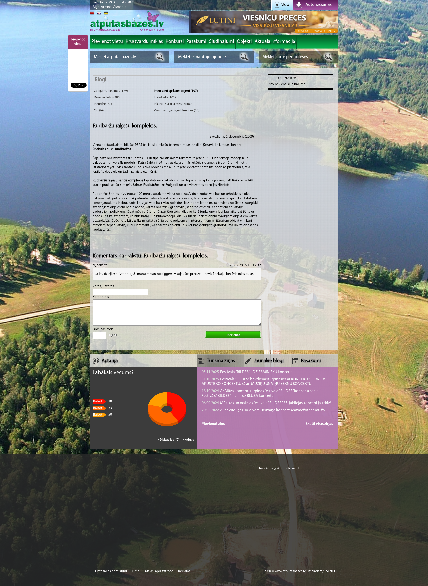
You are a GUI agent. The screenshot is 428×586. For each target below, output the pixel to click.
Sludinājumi (286, 78)
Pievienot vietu (78, 42)
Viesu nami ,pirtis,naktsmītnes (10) (176, 110)
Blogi (100, 80)
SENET (330, 571)
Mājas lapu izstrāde (159, 571)
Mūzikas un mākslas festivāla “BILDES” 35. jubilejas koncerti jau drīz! (266, 403)
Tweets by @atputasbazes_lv (279, 468)
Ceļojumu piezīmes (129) (111, 91)
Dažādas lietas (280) (107, 97)
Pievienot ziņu (213, 424)
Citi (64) (99, 110)
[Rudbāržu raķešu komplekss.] (127, 31)
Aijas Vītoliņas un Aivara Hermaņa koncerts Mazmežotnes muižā (263, 410)
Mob (285, 5)
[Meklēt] (160, 57)
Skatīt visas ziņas (319, 424)
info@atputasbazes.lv (105, 29)
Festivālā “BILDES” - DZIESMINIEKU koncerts (247, 372)
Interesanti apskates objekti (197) (176, 91)
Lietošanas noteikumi (111, 571)
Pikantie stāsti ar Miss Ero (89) (173, 104)
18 (102, 401)
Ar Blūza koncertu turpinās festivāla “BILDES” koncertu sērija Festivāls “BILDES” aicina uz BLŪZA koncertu (260, 393)
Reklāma (184, 571)
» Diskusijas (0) (169, 440)
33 (102, 408)
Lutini (136, 571)
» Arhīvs (188, 440)
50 (102, 415)
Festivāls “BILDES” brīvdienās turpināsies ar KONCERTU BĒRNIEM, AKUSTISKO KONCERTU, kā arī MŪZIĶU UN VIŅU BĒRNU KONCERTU (264, 381)
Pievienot (233, 335)
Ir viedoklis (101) (165, 97)
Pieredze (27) (103, 104)
